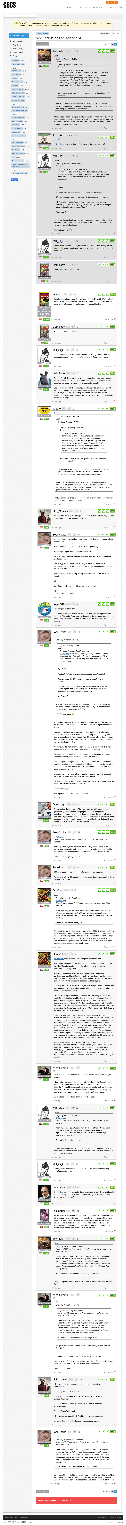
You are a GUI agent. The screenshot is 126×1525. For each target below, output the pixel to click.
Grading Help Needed (18, 100)
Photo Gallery (18, 48)
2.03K (46, 906)
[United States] (40, 66)
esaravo (57, 294)
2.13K (46, 548)
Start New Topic (18, 35)
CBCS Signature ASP (18, 93)
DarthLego (59, 804)
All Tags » (15, 180)
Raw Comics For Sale (18, 136)
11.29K (46, 1079)
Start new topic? (64, 1500)
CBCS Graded (16, 71)
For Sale (14, 78)
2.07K (46, 419)
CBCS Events (16, 132)
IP (112, 128)
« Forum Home (42, 44)
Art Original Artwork (18, 142)
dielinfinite (59, 373)
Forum (112, 7)
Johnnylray (59, 1187)
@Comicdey (62, 172)
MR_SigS (58, 156)
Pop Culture (15, 74)
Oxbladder (59, 1211)
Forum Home (18, 41)
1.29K (46, 1227)
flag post (114, 128)
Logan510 (59, 604)
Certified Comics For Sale (19, 111)
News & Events (97, 7)
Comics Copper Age (18, 97)
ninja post (120, 1522)
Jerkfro (57, 408)
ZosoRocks (59, 534)
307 (46, 281)
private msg (68, 51)
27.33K (46, 389)
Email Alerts (105, 33)
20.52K (46, 820)
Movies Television (17, 121)
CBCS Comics (27, 1522)
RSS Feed (24, 1517)
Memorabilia (15, 125)
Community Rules (115, 1517)
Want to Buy (15, 150)
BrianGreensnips (63, 135)
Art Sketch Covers (17, 153)
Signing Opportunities (18, 146)
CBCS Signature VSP (18, 117)
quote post (73, 51)
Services (81, 7)
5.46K (46, 527)
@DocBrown (59, 958)
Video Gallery (18, 52)
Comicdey (59, 265)
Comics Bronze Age (18, 89)
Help (16, 1517)
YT (114, 33)
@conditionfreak (60, 1192)
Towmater (58, 51)
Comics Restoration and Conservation (19, 165)
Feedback (8, 1517)
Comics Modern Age (18, 64)
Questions (15, 60)
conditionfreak (61, 1068)
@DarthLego (59, 837)
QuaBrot (58, 890)
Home (69, 7)
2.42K (46, 620)
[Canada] (41, 1227)
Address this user (77, 51)
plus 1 (99, 51)
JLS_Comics (60, 511)
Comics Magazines (17, 161)
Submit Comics (112, 2)
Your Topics (17, 45)
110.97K (46, 319)
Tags (15, 56)
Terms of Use (101, 1517)
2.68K (46, 1203)
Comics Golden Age (18, 107)
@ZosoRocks (59, 144)
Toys (13, 157)
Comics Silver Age (17, 82)
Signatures (15, 85)
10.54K (46, 66)
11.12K (46, 172)
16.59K (46, 148)
